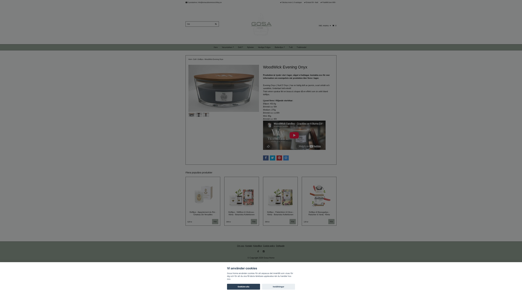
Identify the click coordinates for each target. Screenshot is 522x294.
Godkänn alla (243, 287)
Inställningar (278, 287)
